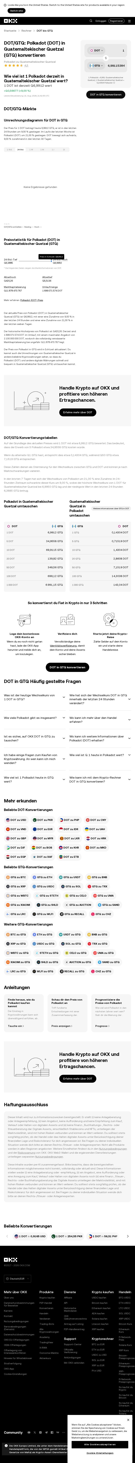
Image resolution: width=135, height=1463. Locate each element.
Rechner (26, 30)
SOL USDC (124, 1313)
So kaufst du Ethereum (126, 1404)
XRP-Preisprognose (127, 1372)
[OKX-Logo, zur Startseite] (10, 21)
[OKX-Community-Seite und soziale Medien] (63, 1432)
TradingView (46, 1342)
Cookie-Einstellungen (15, 1374)
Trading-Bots (47, 1324)
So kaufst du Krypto (126, 1388)
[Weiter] (127, 1236)
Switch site (16, 10)
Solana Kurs (125, 1345)
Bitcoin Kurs (125, 1324)
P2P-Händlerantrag (74, 1329)
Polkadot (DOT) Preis (31, 300)
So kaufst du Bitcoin (126, 1396)
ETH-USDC (125, 1303)
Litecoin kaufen (100, 1324)
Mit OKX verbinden (74, 1362)
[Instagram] (40, 1432)
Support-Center (72, 1344)
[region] (100, 1439)
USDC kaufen (99, 1297)
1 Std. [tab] (9, 149)
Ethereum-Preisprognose (127, 1364)
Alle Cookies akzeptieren (100, 1444)
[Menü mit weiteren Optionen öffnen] (129, 21)
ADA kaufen (98, 1313)
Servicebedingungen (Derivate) (15, 1328)
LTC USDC (124, 1308)
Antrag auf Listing (73, 1324)
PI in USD (96, 1370)
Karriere (8, 1310)
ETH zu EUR (98, 1349)
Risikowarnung (26, 1152)
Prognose (101, 1026)
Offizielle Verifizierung (70, 1351)
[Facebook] (52, 1432)
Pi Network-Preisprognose (127, 1380)
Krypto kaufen (47, 1297)
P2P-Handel (46, 1303)
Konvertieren (46, 1308)
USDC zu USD (99, 1355)
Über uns (9, 1297)
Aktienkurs (45, 1358)
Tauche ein (15, 1026)
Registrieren (116, 21)
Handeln (44, 1313)
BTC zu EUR (98, 1344)
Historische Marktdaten (70, 1309)
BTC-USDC (125, 1297)
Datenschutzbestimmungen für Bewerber (19, 1304)
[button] (91, 21)
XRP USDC (124, 1318)
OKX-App (9, 1368)
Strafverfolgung (12, 1363)
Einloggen (101, 21)
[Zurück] (7, 1236)
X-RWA (43, 1347)
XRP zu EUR (98, 1365)
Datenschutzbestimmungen (19, 1334)
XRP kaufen (98, 1329)
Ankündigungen (72, 1357)
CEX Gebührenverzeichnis (75, 1317)
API (65, 1303)
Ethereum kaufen (101, 1308)
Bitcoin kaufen (100, 1303)
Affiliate (68, 1297)
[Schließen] (128, 1420)
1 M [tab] (42, 149)
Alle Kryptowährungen (49, 1330)
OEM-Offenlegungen (15, 1345)
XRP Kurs (124, 1350)
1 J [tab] (53, 149)
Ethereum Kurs (124, 1330)
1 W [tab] (31, 149)
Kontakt (8, 1316)
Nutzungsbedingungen (113, 1148)
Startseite (10, 30)
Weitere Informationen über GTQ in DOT (111, 508)
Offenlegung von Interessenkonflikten (15, 1351)
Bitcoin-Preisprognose (127, 1356)
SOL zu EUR (98, 1360)
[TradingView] (57, 1432)
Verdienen (45, 1318)
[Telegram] (46, 1432)
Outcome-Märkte (49, 1353)
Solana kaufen (99, 1318)
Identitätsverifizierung (63, 645)
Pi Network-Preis (125, 1338)
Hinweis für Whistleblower (18, 1358)
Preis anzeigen (61, 1026)
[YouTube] (28, 1432)
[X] (34, 1432)
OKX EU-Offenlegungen (16, 1339)
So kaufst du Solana (126, 1412)
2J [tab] (64, 149)
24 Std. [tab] (20, 149)
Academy (45, 1337)
